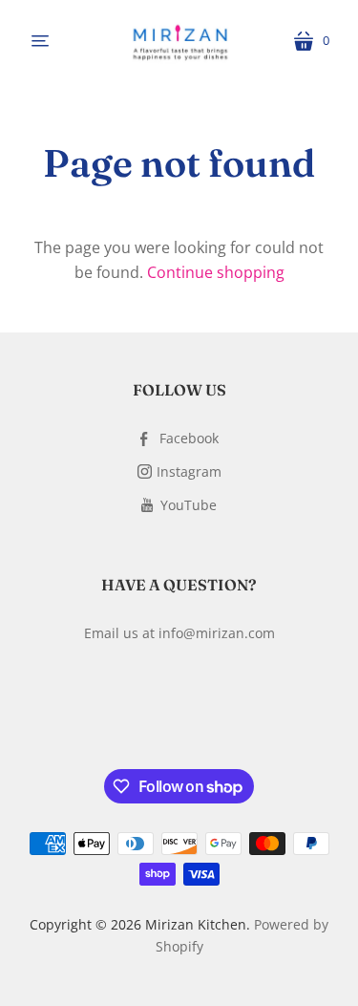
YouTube (188, 505)
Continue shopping (215, 272)
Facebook (189, 438)
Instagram (189, 471)
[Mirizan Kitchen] (179, 41)
